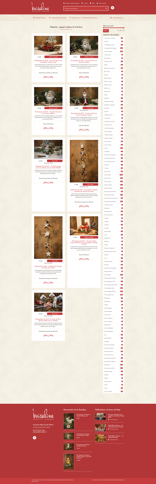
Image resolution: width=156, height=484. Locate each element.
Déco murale (113, 178)
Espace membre (35, 481)
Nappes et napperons (113, 248)
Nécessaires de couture (113, 251)
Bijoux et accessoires (113, 68)
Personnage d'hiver (113, 294)
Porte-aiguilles (113, 308)
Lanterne (113, 221)
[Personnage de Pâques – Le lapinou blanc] (68, 446)
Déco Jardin (113, 171)
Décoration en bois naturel (113, 198)
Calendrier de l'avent (113, 121)
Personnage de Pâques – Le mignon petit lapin (84, 434)
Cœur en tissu (113, 144)
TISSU (113, 384)
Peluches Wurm (113, 271)
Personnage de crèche (113, 281)
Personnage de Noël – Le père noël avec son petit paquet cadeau (84, 114)
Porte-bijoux (113, 314)
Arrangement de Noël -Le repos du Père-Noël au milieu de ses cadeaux (48, 320)
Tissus (113, 388)
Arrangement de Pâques (113, 48)
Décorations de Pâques (113, 201)
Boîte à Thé (113, 91)
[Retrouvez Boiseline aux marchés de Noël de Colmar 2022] (100, 416)
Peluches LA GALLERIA (113, 268)
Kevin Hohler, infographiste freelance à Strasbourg (113, 480)
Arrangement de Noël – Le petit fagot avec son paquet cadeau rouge (48, 61)
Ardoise (113, 41)
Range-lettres (113, 324)
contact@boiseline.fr (39, 432)
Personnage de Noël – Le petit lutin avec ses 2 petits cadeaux (48, 112)
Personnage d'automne (113, 278)
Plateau (113, 304)
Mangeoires (113, 238)
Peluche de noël (113, 261)
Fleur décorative (113, 214)
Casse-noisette (113, 131)
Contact (85, 3)
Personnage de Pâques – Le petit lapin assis (84, 415)
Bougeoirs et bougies (113, 104)
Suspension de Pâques (113, 361)
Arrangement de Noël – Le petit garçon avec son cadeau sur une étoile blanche (48, 167)
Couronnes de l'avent (113, 161)
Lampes (113, 218)
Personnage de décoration (113, 284)
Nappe (113, 244)
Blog (93, 3)
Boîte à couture (113, 81)
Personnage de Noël (113, 288)
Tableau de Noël (113, 371)
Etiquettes (113, 208)
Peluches (113, 264)
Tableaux (113, 374)
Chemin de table (113, 134)
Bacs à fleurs (113, 58)
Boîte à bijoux (113, 78)
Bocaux (113, 74)
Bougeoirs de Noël (113, 101)
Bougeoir (113, 98)
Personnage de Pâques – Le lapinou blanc (84, 445)
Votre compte (102, 3)
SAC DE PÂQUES (113, 328)
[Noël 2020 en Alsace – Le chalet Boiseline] (100, 438)
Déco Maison (113, 174)
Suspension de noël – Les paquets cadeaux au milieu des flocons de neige (84, 190)
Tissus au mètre (113, 391)
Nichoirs (113, 254)
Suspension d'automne (113, 358)
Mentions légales (50, 480)
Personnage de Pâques (113, 291)
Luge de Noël (113, 231)
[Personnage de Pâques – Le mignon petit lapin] (68, 436)
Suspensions (113, 364)
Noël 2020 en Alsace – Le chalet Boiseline (115, 436)
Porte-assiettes (113, 311)
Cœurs (113, 148)
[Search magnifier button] (106, 8)
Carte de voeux (113, 124)
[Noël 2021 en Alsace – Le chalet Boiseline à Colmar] (100, 427)
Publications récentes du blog (107, 409)
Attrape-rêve (113, 54)
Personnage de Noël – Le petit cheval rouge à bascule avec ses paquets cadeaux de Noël (84, 242)
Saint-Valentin (113, 338)
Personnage (113, 274)
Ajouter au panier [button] (53, 56)
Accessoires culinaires (113, 38)
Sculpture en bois (113, 351)
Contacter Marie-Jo (43, 425)
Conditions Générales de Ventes (61, 480)
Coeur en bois (113, 141)
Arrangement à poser (113, 44)
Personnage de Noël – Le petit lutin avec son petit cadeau (84, 61)
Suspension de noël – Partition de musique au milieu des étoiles (48, 267)
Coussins (113, 164)
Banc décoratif (113, 61)
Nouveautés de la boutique (74, 409)
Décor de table (113, 184)
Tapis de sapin (113, 381)
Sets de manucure (113, 354)
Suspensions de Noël (113, 368)
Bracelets (113, 108)
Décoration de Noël (113, 194)
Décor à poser (113, 181)
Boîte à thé (113, 88)
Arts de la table (113, 51)
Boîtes (113, 94)
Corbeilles (113, 151)
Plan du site (70, 480)
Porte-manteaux (113, 318)
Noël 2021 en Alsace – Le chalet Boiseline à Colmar (115, 426)
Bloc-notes (113, 71)
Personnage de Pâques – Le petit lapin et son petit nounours (84, 456)
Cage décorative (113, 114)
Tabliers (113, 378)
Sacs (113, 334)
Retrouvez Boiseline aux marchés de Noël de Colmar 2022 (116, 416)
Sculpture (113, 341)
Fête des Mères (113, 211)
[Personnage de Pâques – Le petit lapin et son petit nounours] (68, 462)
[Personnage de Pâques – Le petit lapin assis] (68, 421)
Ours (113, 258)
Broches (113, 111)
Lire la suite (90, 108)
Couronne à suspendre (113, 154)
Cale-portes (113, 118)
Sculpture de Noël (113, 348)
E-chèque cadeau (113, 204)
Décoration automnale (113, 191)
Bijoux (113, 64)
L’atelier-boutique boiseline (72, 3)
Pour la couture (113, 321)
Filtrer (106, 30)
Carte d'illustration (113, 128)
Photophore (113, 298)
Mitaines (113, 241)
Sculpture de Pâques (113, 344)
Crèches (113, 168)
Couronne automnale (113, 158)
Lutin (113, 234)
